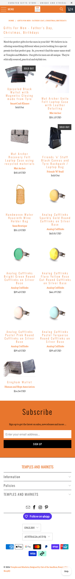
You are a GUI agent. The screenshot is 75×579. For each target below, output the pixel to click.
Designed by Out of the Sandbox (43, 566)
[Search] (61, 9)
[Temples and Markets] (37, 9)
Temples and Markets (19, 566)
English (29, 527)
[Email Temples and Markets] (28, 507)
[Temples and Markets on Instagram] (40, 507)
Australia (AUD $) (35, 536)
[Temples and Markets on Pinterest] (46, 507)
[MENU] (1, 9)
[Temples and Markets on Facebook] (34, 507)
